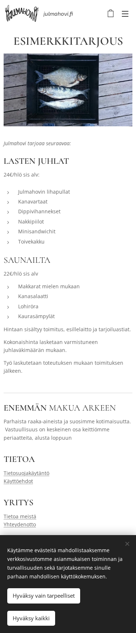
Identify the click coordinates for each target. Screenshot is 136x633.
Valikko (125, 13)
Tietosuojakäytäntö (26, 473)
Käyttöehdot (18, 481)
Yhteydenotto (20, 524)
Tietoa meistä (20, 516)
